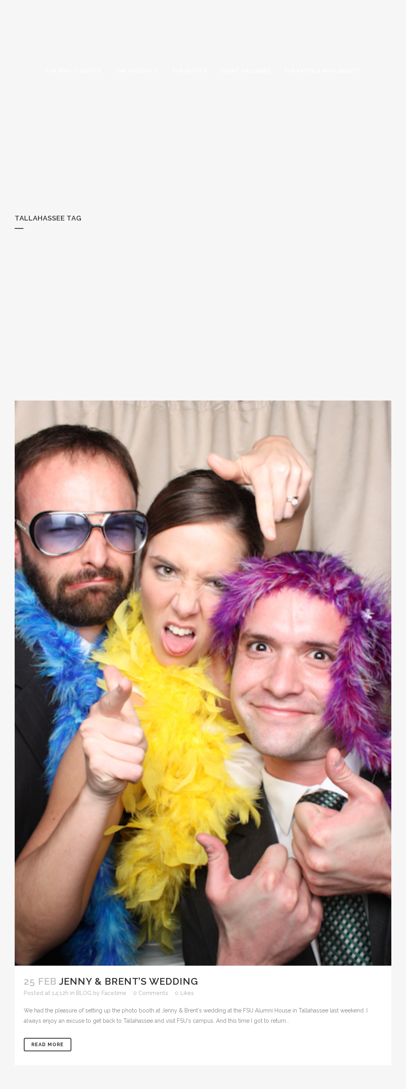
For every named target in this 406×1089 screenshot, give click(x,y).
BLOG (84, 993)
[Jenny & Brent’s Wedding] (203, 683)
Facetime (114, 993)
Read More (47, 1044)
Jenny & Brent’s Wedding (128, 981)
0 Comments (150, 993)
